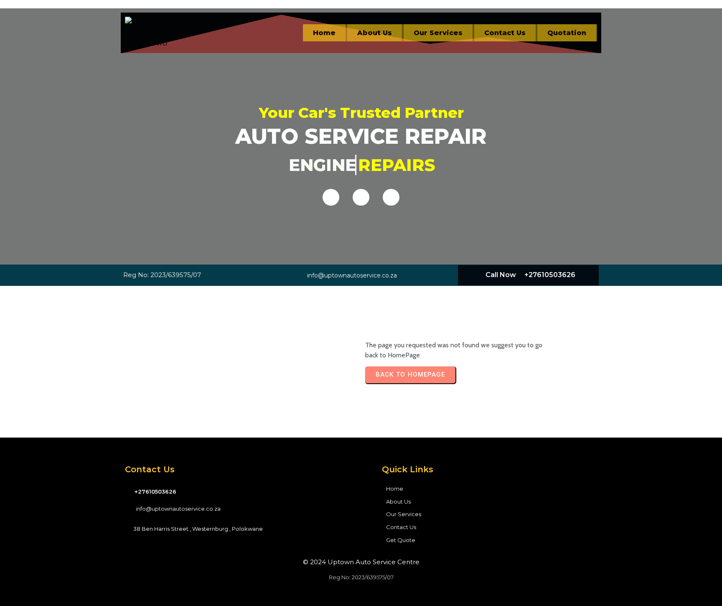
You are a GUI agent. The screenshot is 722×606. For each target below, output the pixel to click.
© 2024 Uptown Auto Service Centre (361, 562)
